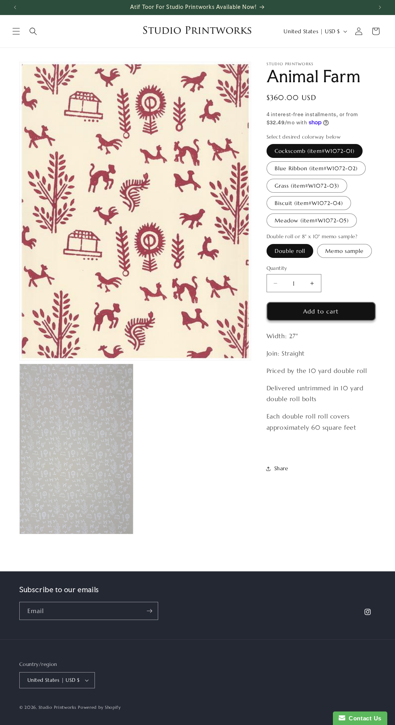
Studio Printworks (57, 707)
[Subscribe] (149, 611)
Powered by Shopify (99, 707)
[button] (16, 31)
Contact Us (363, 718)
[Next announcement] (379, 7)
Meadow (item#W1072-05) (312, 220)
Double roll (290, 250)
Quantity (277, 268)
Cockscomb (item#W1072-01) (314, 150)
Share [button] (281, 468)
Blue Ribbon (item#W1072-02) (316, 168)
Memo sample (344, 250)
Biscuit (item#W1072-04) (309, 203)
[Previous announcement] (15, 7)
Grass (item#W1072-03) (307, 185)
